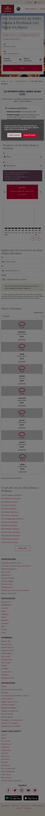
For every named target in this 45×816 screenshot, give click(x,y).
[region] (22, 130)
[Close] (41, 122)
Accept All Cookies (29, 135)
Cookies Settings (14, 135)
